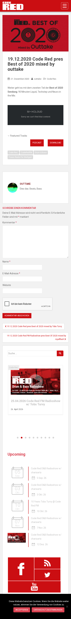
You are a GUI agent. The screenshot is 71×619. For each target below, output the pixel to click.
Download (55, 143)
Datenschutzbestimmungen (48, 610)
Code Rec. (52, 79)
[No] (67, 606)
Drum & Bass (41, 152)
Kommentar (9, 222)
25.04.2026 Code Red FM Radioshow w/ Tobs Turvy (35, 402)
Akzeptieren (21, 610)
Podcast (37, 143)
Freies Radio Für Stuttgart (20, 157)
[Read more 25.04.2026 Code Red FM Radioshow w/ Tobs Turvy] (35, 382)
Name (6, 261)
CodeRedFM (26, 152)
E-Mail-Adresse (11, 273)
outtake (37, 79)
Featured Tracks (18, 135)
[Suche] (60, 353)
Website (6, 285)
